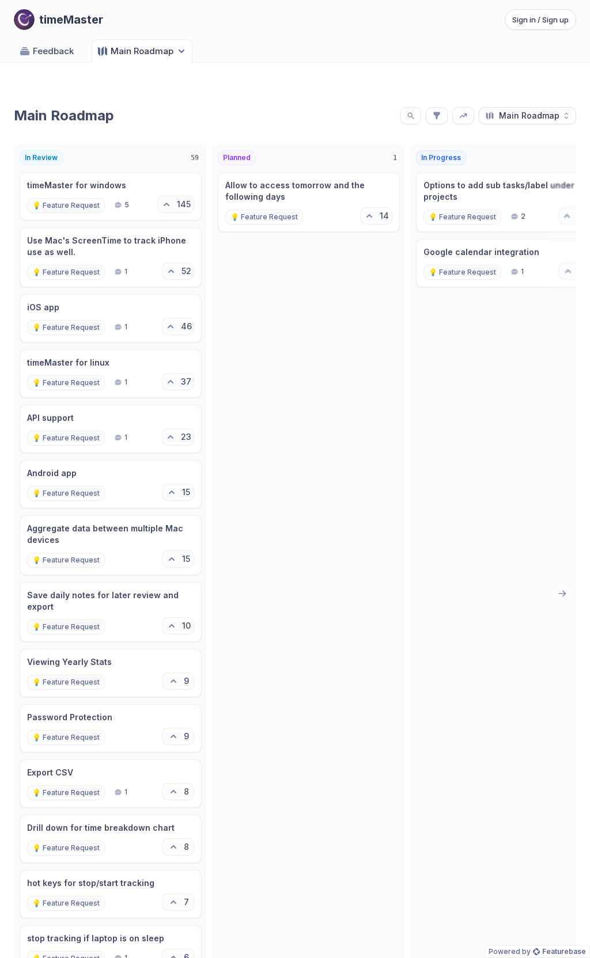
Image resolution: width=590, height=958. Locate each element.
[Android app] (110, 484)
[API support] (110, 429)
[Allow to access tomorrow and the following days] (308, 202)
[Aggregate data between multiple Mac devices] (110, 545)
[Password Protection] (110, 728)
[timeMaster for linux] (110, 373)
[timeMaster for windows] (110, 196)
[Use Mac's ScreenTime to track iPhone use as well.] (110, 257)
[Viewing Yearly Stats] (110, 673)
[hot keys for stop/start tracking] (110, 894)
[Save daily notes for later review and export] (110, 612)
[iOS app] (110, 318)
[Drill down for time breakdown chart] (110, 838)
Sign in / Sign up (540, 19)
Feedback (53, 50)
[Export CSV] (110, 783)
